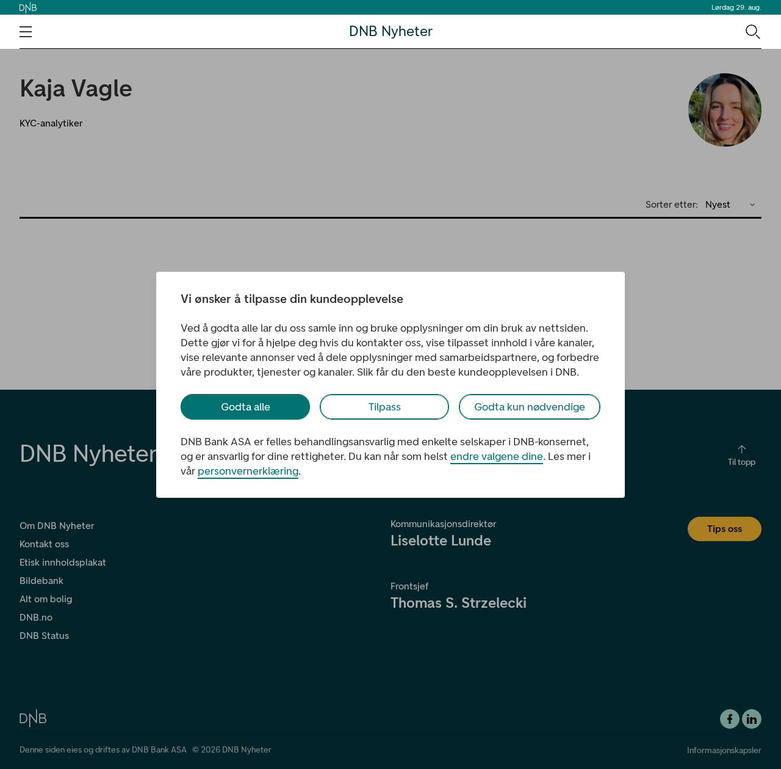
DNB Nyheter (391, 31)
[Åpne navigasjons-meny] (26, 32)
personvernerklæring (248, 471)
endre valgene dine (496, 456)
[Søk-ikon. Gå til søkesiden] (752, 31)
